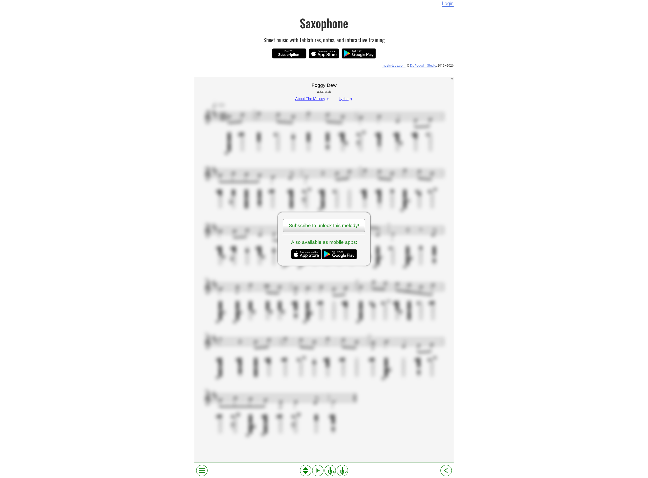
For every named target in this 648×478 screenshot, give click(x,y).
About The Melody (312, 98)
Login (448, 3)
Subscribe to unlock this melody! (324, 225)
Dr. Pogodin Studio (423, 65)
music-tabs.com (394, 65)
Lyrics (346, 98)
